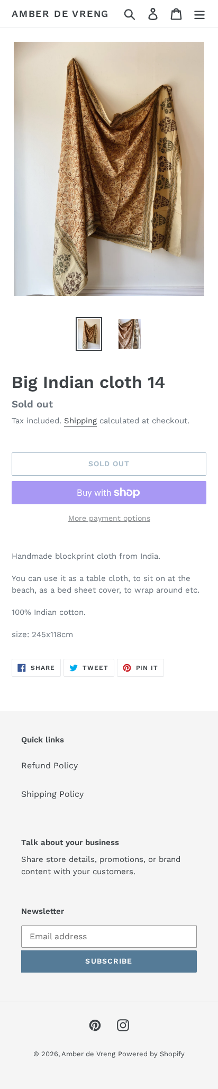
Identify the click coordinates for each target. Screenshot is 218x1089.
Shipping (80, 420)
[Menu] (199, 14)
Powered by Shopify (151, 1054)
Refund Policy (49, 765)
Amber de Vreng (60, 13)
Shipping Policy (52, 794)
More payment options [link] (109, 518)
